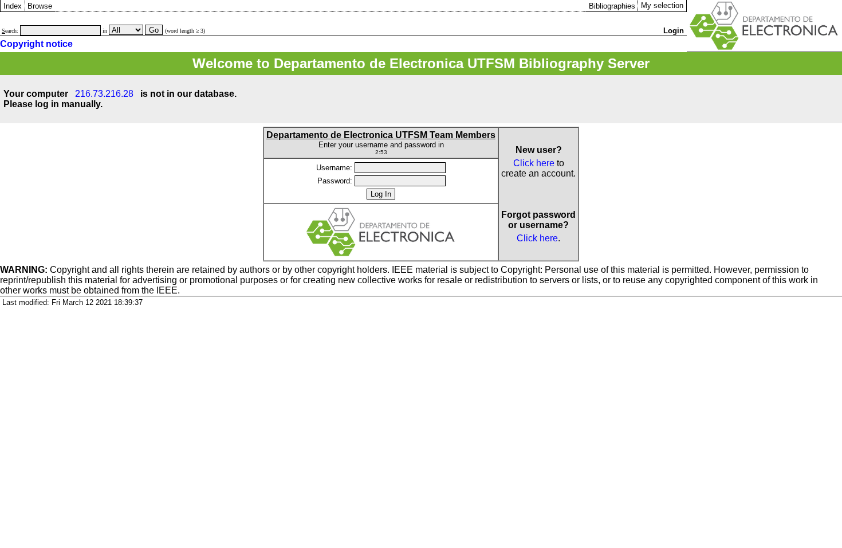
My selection (662, 5)
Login (673, 30)
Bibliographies (612, 6)
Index (12, 6)
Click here (533, 163)
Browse (39, 6)
